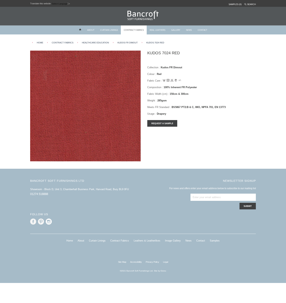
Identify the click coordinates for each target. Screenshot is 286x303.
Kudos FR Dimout (128, 42)
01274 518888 (39, 194)
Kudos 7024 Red (155, 42)
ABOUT (90, 29)
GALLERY (175, 29)
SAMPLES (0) (235, 4)
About (81, 240)
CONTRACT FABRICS (134, 29)
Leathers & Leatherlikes (147, 240)
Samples (215, 240)
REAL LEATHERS (157, 29)
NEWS (189, 29)
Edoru (163, 271)
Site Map (122, 262)
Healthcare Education (95, 42)
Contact (200, 240)
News (188, 240)
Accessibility (136, 262)
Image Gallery (173, 240)
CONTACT (202, 29)
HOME (40, 42)
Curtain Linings (97, 240)
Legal (165, 262)
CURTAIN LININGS (109, 29)
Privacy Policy (152, 262)
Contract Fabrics (62, 42)
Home (69, 240)
